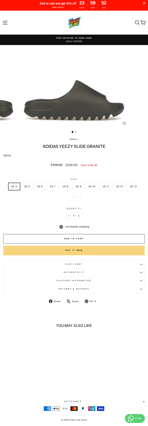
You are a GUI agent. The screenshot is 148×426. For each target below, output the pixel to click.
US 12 (119, 186)
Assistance (73, 401)
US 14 (74, 197)
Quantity (74, 208)
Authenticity (74, 272)
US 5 (27, 186)
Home (73, 139)
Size (74, 179)
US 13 (133, 186)
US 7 (52, 186)
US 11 (106, 186)
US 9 (78, 186)
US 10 (91, 186)
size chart (74, 264)
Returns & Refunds (74, 289)
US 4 (14, 186)
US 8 (65, 186)
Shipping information (74, 280)
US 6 (40, 186)
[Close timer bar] (144, 3)
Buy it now (74, 250)
